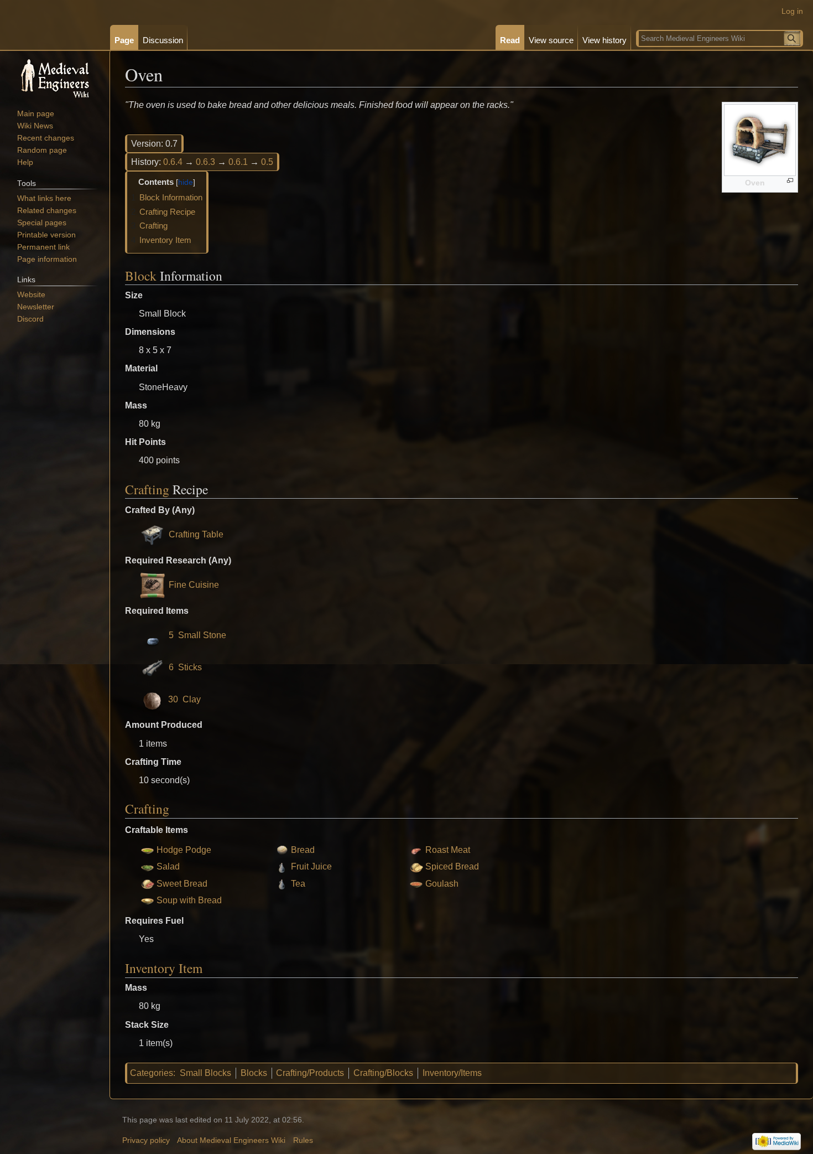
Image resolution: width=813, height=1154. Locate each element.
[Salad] (147, 866)
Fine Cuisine (194, 584)
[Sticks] (152, 667)
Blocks (254, 1073)
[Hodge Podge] (147, 850)
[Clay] (152, 699)
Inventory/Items (452, 1073)
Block (141, 275)
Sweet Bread (182, 883)
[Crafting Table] (152, 534)
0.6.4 (173, 162)
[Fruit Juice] (282, 866)
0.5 (267, 162)
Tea (298, 883)
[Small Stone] (152, 635)
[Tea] (282, 883)
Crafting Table (196, 534)
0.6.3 (205, 162)
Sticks (190, 667)
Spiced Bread (452, 866)
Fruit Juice (311, 866)
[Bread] (282, 850)
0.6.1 (238, 162)
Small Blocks (205, 1073)
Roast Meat (447, 850)
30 (173, 699)
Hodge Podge (184, 850)
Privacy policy (146, 1140)
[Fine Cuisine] (152, 584)
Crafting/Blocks (383, 1073)
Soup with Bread (189, 900)
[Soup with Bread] (147, 900)
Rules (303, 1140)
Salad (168, 866)
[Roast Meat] (416, 850)
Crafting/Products (310, 1073)
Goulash (441, 883)
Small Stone (202, 635)
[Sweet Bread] (147, 883)
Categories (151, 1073)
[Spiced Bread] (416, 866)
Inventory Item (163, 968)
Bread (303, 850)
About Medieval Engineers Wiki (231, 1140)
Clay (192, 699)
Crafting (147, 489)
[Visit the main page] (55, 77)
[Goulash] (416, 883)
